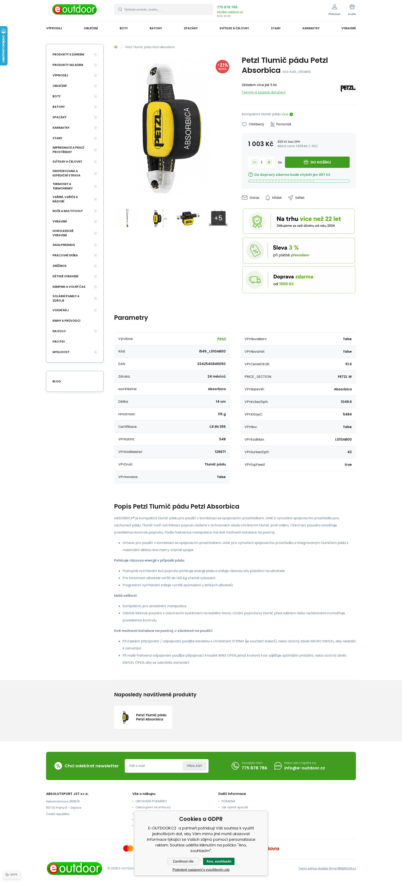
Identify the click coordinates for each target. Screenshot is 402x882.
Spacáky (59, 117)
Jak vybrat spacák (235, 807)
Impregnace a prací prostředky (68, 149)
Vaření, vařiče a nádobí (65, 199)
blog (57, 381)
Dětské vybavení (65, 276)
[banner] (75, 11)
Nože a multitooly (68, 211)
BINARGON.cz (347, 868)
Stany (57, 138)
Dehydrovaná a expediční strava (66, 173)
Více (285, 114)
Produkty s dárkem (68, 54)
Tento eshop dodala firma (317, 868)
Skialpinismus (64, 245)
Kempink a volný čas (69, 287)
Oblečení (60, 86)
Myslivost (61, 352)
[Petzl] (348, 89)
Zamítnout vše (183, 861)
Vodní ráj (61, 310)
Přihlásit (194, 766)
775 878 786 (227, 7)
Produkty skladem (68, 65)
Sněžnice (59, 266)
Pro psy (59, 341)
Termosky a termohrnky (63, 186)
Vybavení (60, 221)
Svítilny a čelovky (67, 161)
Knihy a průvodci (66, 321)
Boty (57, 96)
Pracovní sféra (65, 255)
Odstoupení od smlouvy (153, 807)
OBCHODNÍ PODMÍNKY (151, 801)
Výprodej (60, 75)
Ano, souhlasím (218, 861)
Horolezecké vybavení (63, 233)
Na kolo (59, 331)
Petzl (221, 338)
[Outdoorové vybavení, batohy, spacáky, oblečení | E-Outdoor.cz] (115, 47)
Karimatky (61, 128)
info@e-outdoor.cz (230, 12)
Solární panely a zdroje (66, 298)
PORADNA (228, 801)
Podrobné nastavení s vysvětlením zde (201, 870)
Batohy (59, 107)
